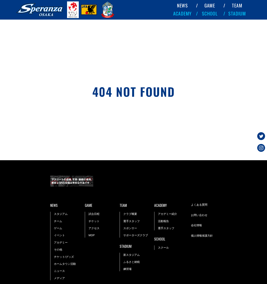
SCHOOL (210, 13)
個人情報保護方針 (202, 235)
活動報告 (163, 221)
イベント (59, 235)
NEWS (182, 5)
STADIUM (237, 13)
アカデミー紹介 (167, 213)
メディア (59, 278)
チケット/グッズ (64, 256)
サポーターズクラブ (135, 235)
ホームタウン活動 (65, 263)
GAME (209, 5)
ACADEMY (182, 13)
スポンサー (130, 228)
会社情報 (196, 225)
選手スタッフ (131, 221)
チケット (94, 221)
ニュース (59, 270)
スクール (163, 247)
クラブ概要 (130, 213)
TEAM (237, 5)
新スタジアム (131, 254)
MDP (92, 235)
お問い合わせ (199, 215)
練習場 (127, 268)
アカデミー (61, 242)
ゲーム (58, 228)
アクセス (94, 228)
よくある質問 (199, 204)
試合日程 (94, 213)
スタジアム (61, 213)
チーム (58, 221)
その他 (58, 249)
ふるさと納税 (131, 261)
